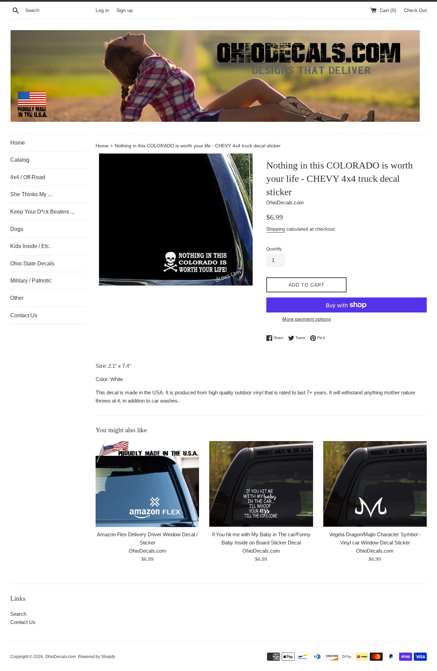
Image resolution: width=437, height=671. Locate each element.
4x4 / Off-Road (27, 177)
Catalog (19, 160)
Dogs (16, 229)
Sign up (124, 10)
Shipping (275, 229)
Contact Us (23, 315)
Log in (102, 10)
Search (18, 614)
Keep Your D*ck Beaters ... (42, 212)
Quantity (274, 249)
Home (17, 143)
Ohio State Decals (32, 263)
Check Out (415, 10)
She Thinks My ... (31, 194)
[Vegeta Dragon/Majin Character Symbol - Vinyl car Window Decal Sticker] (375, 484)
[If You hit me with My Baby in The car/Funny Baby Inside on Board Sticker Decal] (261, 484)
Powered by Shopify (96, 656)
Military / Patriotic (31, 280)
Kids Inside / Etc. (30, 246)
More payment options (306, 319)
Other (17, 298)
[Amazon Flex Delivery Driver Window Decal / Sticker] (147, 484)
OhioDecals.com (60, 656)
